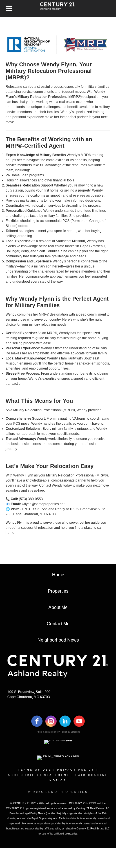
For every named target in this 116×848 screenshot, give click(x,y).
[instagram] (51, 721)
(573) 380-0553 (31, 499)
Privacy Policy (76, 769)
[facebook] (37, 721)
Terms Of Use (35, 769)
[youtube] (79, 721)
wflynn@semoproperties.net (43, 504)
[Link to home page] (58, 8)
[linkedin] (65, 721)
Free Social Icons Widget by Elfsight (58, 731)
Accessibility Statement (39, 775)
